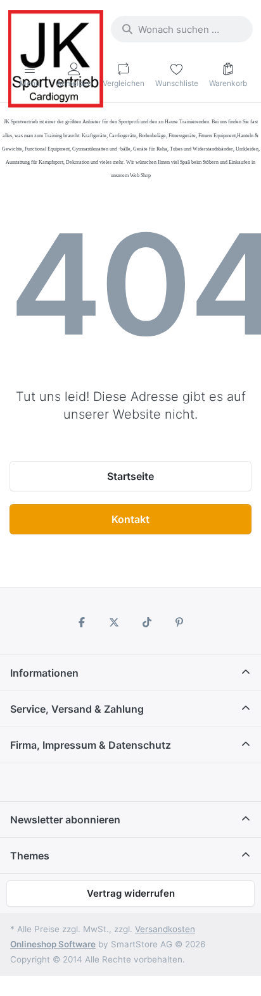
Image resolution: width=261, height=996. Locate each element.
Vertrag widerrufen (131, 893)
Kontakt (130, 519)
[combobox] (182, 29)
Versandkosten (165, 929)
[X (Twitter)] (114, 622)
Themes (29, 855)
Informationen (44, 673)
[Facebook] (82, 622)
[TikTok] (147, 622)
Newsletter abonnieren (65, 819)
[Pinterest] (180, 622)
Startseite (130, 476)
